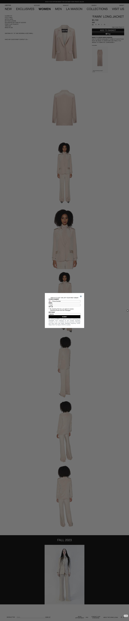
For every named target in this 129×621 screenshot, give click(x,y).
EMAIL (50, 303)
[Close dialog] (81, 296)
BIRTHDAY (52, 312)
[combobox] (50, 301)
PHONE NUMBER (54, 299)
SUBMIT (64, 316)
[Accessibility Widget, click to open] (127, 310)
